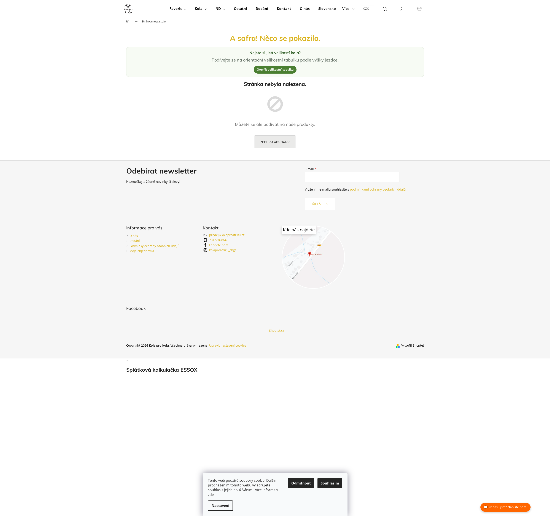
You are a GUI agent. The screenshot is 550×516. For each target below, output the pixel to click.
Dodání (134, 241)
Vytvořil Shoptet (412, 345)
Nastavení (220, 505)
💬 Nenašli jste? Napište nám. (505, 507)
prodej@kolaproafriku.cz (227, 235)
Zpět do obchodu (275, 142)
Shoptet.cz (276, 330)
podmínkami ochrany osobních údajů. (378, 189)
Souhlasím (330, 483)
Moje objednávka (141, 251)
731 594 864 (217, 240)
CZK (366, 8)
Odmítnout (301, 483)
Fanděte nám (218, 245)
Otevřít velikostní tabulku (275, 69)
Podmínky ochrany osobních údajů (154, 246)
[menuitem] (177, 8)
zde (211, 494)
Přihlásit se (320, 204)
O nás (133, 236)
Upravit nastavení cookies (227, 345)
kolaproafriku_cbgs (222, 250)
